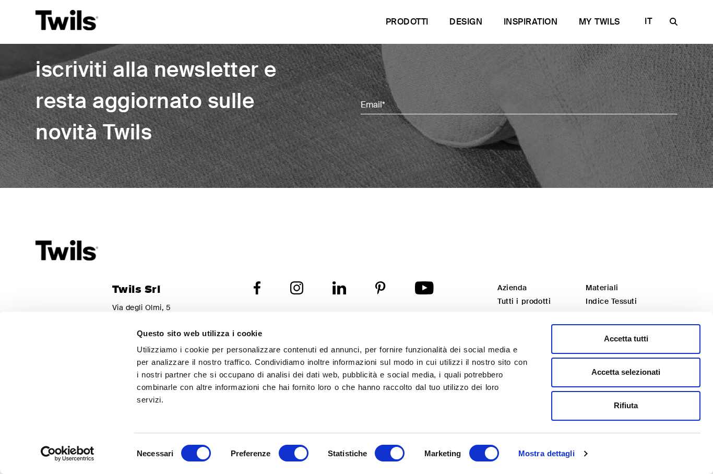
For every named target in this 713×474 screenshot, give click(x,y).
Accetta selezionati (625, 372)
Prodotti (407, 21)
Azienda (512, 287)
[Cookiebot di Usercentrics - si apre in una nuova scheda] (67, 453)
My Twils (599, 21)
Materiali (602, 287)
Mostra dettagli (546, 453)
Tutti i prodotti (524, 301)
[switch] (293, 453)
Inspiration (530, 21)
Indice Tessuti (611, 301)
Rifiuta (626, 405)
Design (465, 21)
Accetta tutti (626, 338)
